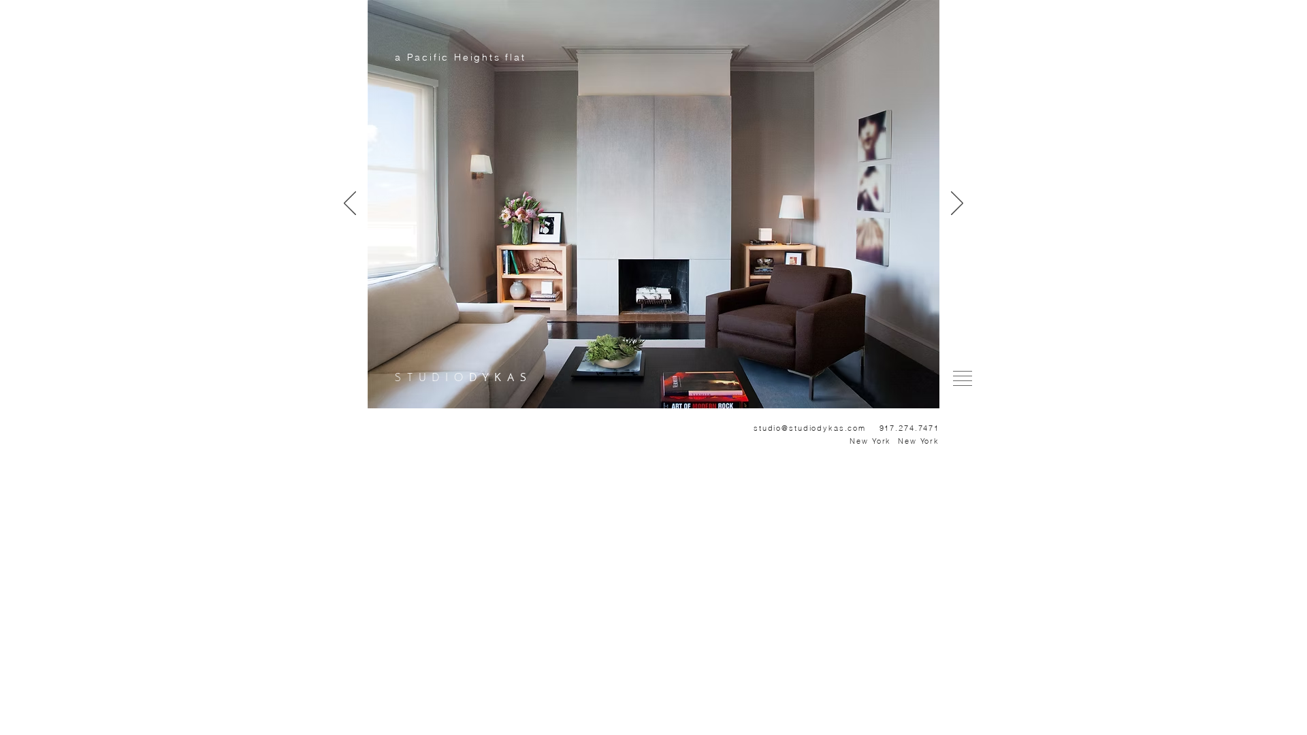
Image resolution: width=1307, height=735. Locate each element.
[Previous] (350, 204)
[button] (962, 378)
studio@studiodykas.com (810, 428)
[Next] (957, 204)
